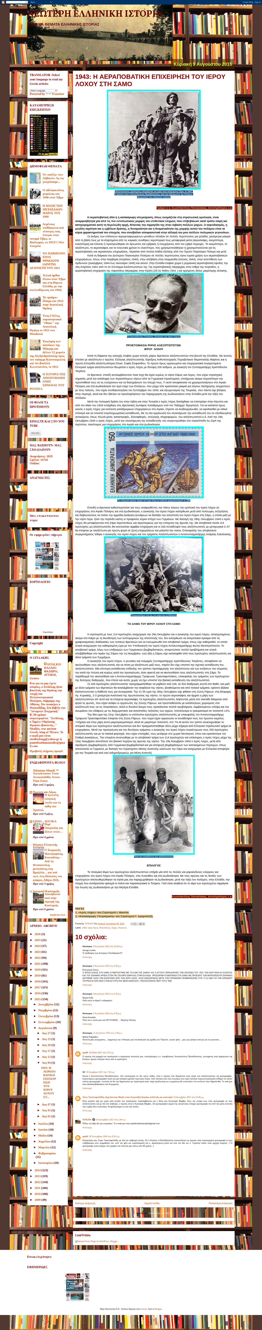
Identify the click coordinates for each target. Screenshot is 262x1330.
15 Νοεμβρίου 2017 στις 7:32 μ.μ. (100, 1072)
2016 (38, 993)
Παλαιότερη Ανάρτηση (220, 1203)
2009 (38, 1199)
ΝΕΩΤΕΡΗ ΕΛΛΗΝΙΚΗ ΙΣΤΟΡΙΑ (94, 14)
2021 (38, 963)
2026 (38, 934)
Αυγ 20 (46, 1045)
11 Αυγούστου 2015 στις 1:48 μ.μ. (107, 1033)
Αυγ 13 (46, 1056)
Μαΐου (42, 1135)
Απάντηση (87, 957)
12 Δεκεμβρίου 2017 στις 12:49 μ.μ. (188, 1097)
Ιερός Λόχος (93, 928)
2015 (38, 999)
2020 (38, 969)
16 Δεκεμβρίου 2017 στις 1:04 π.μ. (111, 1119)
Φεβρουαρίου (47, 1153)
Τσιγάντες (122, 928)
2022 (38, 957)
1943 (84, 928)
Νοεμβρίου (45, 1010)
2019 (38, 975)
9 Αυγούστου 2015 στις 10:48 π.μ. (108, 946)
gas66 (85, 1052)
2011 (38, 1188)
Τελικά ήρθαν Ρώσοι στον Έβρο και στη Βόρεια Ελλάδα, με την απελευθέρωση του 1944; (48, 282)
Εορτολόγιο (48, 632)
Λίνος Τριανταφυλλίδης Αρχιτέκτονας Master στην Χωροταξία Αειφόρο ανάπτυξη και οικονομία (127, 1097)
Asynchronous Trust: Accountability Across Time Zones (46, 777)
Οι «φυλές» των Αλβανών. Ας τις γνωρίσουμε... (53, 178)
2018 (38, 981)
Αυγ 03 (46, 1110)
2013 (38, 1176)
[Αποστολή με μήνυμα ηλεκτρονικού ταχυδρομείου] (132, 923)
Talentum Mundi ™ (46, 770)
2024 (38, 946)
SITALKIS (86, 1119)
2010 (38, 1193)
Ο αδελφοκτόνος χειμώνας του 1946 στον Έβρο (53, 193)
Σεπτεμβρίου (47, 1022)
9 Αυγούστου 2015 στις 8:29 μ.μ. (107, 994)
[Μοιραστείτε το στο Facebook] (140, 923)
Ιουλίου (43, 1123)
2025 (38, 940)
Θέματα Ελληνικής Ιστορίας (45, 846)
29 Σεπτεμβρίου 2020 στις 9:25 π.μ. (104, 1136)
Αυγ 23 (46, 1039)
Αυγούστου (45, 1028)
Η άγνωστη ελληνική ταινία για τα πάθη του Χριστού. (47, 802)
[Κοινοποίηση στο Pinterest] (143, 923)
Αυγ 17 (46, 1050)
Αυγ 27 (46, 1033)
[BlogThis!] (134, 923)
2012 (38, 1182)
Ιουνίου (43, 1129)
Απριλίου (44, 1141)
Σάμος (114, 928)
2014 (38, 1170)
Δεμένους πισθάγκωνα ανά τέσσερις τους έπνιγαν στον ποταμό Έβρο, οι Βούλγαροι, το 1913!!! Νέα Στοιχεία (47, 234)
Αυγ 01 (46, 1116)
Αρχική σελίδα (152, 1203)
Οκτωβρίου (46, 1016)
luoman (144, 1309)
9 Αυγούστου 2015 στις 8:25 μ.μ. (107, 966)
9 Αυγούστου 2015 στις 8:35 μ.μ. (107, 1013)
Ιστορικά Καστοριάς (46, 891)
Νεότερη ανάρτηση (85, 1203)
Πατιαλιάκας (104, 928)
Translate (58, 93)
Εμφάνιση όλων (58, 915)
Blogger (158, 1309)
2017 (38, 987)
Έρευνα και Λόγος (44, 792)
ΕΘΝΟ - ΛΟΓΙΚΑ (44, 821)
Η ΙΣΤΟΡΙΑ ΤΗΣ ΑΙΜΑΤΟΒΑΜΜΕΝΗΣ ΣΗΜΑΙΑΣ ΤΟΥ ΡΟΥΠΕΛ (48, 381)
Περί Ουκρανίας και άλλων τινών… (54, 828)
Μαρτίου (44, 1147)
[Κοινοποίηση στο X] (137, 923)
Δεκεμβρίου (46, 1004)
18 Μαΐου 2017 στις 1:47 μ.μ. (101, 1052)
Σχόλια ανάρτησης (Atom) (159, 1213)
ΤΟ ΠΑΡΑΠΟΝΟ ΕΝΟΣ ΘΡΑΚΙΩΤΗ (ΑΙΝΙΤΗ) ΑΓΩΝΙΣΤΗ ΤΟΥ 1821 (47, 260)
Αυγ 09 (46, 1062)
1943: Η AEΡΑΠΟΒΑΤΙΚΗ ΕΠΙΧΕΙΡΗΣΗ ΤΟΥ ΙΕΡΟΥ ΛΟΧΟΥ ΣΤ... (48, 1082)
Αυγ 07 (46, 1104)
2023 (38, 951)
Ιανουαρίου (46, 1162)
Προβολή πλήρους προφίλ (46, 751)
